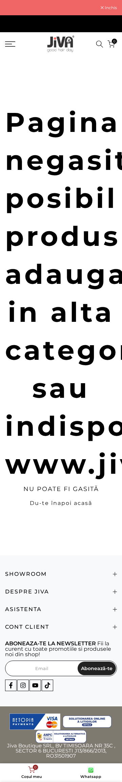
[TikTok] (47, 685)
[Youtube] (35, 685)
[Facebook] (11, 685)
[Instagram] (23, 685)
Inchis (110, 8)
